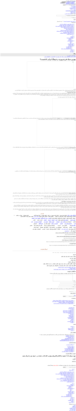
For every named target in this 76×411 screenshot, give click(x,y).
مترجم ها (72, 320)
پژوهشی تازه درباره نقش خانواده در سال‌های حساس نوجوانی (63, 300)
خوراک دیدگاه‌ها (71, 329)
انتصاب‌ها (72, 314)
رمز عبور (74, 17)
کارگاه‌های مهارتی (47, 56)
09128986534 (63, 1)
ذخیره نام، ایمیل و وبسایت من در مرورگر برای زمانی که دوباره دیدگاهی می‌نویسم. (60, 288)
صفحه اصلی (73, 55)
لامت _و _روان (48, 218)
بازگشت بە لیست (73, 268)
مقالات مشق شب (70, 321)
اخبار (70, 41)
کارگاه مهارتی (53, 56)
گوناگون (72, 319)
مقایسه (72, 401)
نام (75, 282)
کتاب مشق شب (71, 318)
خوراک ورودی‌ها (71, 328)
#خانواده (33, 218)
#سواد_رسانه (36, 216)
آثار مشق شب (71, 307)
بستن (75, 295)
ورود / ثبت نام (71, 402)
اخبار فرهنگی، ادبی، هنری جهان (68, 311)
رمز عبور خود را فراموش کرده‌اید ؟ (70, 21)
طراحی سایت (55, 365)
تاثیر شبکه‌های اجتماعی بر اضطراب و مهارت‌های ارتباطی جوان (63, 301)
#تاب (32, 221)
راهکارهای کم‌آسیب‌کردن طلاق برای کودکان (66, 302)
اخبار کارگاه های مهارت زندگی (66, 48)
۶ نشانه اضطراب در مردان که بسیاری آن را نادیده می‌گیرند (64, 303)
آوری (75, 223)
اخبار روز (69, 55)
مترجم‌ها (70, 39)
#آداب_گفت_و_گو (65, 229)
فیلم (70, 42)
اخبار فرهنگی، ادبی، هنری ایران (68, 310)
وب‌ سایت (74, 286)
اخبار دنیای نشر (68, 47)
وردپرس (72, 330)
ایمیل (74, 284)
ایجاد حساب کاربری (68, 13)
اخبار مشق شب (68, 46)
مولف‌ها (70, 38)
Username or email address (71, 15)
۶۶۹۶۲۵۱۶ (73, 1)
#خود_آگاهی (43, 218)
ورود (74, 19)
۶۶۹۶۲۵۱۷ (69, 1)
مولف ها (72, 322)
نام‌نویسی (72, 326)
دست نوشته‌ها (71, 315)
